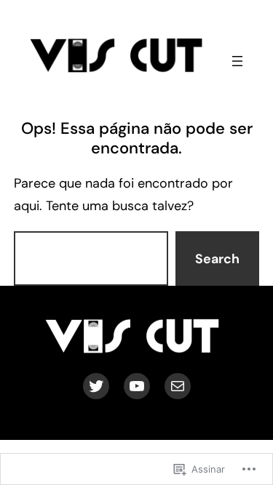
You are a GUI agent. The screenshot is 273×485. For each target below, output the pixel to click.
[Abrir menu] (237, 61)
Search (217, 259)
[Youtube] (137, 386)
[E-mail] (178, 386)
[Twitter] (96, 386)
